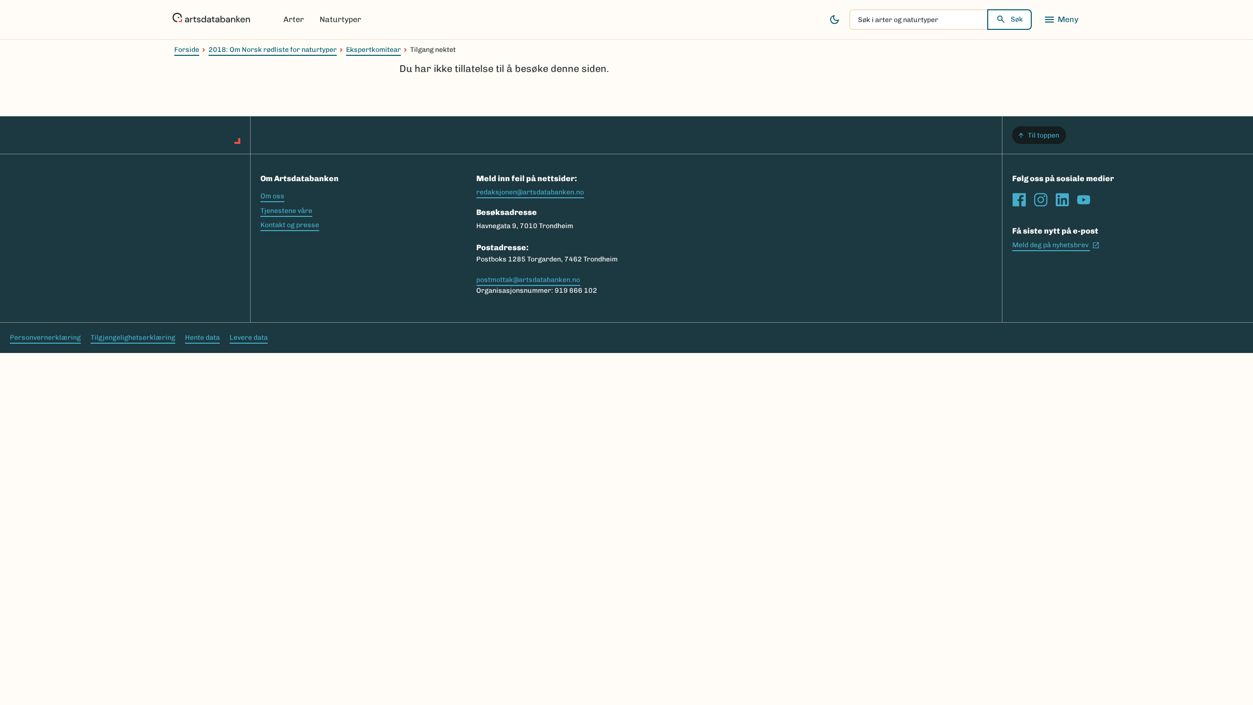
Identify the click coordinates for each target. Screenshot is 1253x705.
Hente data (202, 337)
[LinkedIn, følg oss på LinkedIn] (1062, 200)
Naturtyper (340, 19)
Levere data (249, 337)
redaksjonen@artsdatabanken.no (530, 192)
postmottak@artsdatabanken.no (528, 280)
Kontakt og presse (289, 225)
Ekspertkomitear (373, 50)
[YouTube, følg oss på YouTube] (1084, 200)
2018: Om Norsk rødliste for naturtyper (273, 50)
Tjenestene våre (286, 211)
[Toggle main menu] (1061, 19)
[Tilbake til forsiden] (211, 19)
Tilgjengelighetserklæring (133, 337)
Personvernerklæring (45, 337)
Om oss (272, 196)
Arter (293, 19)
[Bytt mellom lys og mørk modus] (834, 19)
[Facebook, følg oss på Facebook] (1019, 200)
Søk (1017, 19)
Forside (186, 50)
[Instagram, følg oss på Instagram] (1040, 200)
